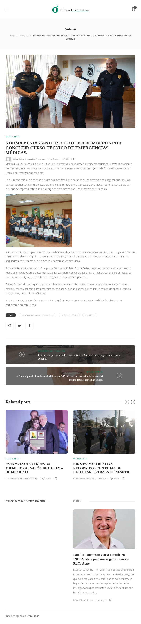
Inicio (12, 35)
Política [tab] (77, 501)
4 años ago (40, 159)
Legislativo (94, 372)
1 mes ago (101, 600)
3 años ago (33, 478)
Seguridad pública (51, 351)
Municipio (24, 35)
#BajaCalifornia (69, 315)
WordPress (33, 616)
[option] (36, 444)
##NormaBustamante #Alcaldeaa (37, 315)
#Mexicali (89, 315)
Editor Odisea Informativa (24, 159)
